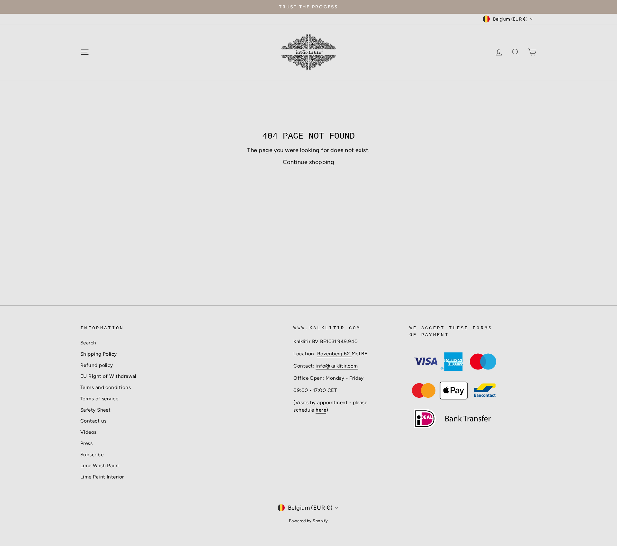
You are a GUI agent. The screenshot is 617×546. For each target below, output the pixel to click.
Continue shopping (309, 162)
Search (88, 343)
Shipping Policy (98, 354)
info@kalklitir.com (337, 366)
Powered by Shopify (308, 520)
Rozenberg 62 (334, 353)
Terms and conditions (105, 387)
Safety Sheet (95, 410)
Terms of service (99, 399)
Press (86, 443)
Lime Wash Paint (100, 465)
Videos (88, 432)
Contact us (93, 421)
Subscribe (91, 454)
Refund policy (96, 365)
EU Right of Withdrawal (108, 376)
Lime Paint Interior (102, 477)
